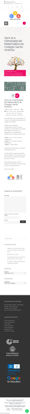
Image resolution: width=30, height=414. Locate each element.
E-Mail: (6, 220)
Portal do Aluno (9, 3)
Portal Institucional (8, 325)
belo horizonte (10, 113)
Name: (6, 215)
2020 (7, 111)
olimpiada (14, 115)
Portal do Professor (10, 1)
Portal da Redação (8, 327)
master (17, 109)
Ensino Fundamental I (9, 320)
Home (14, 71)
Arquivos (6, 271)
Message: (6, 195)
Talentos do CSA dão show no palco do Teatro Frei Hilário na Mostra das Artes (16, 250)
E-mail (8, 408)
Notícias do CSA (8, 73)
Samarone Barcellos (19, 403)
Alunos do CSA (12, 111)
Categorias (7, 281)
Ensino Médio (7, 324)
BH (15, 113)
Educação (19, 113)
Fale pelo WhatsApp (5, 413)
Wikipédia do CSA (8, 329)
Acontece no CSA (18, 73)
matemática (8, 115)
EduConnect (19, 3)
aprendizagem (20, 111)
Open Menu (6, 23)
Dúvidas (8, 410)
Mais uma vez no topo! (12, 254)
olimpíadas (20, 115)
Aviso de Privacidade (9, 331)
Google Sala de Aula (10, 2)
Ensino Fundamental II (9, 322)
